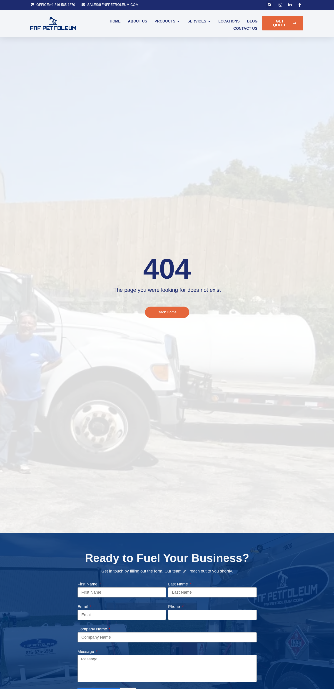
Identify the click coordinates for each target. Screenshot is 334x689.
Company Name (92, 629)
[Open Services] (209, 21)
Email (83, 606)
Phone (174, 606)
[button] (269, 4)
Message (86, 651)
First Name (88, 584)
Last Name (178, 584)
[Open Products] (178, 21)
